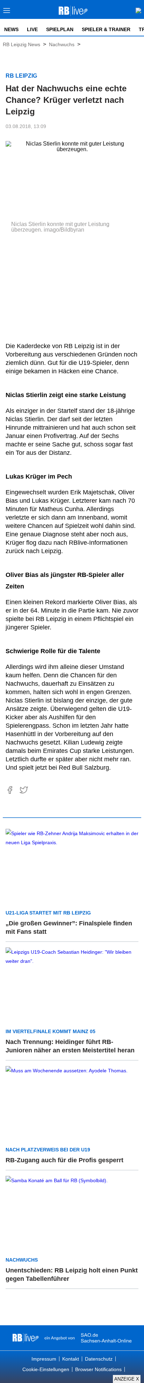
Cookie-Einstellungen (45, 1369)
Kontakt (70, 1358)
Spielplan (59, 29)
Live (32, 29)
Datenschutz (99, 1358)
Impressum (43, 1358)
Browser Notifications (98, 1369)
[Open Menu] (7, 12)
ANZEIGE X (126, 1379)
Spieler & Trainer (106, 29)
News (11, 29)
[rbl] (26, 1338)
